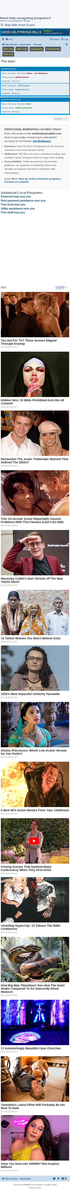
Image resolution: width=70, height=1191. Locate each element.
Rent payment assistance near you (23, 200)
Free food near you (13, 204)
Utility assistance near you (18, 208)
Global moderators (11, 100)
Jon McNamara (41, 141)
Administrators (8, 69)
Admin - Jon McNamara (37, 73)
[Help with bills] (35, 32)
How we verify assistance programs (39, 178)
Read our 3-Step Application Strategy (15, 21)
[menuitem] (9, 39)
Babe (29, 104)
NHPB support (24, 86)
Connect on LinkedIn (16, 181)
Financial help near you (16, 196)
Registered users (22, 90)
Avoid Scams (26, 25)
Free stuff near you (13, 212)
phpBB (26, 1185)
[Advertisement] (27, 8)
